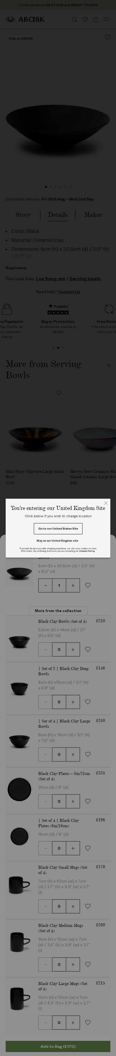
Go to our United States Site (58, 528)
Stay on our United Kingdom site (57, 540)
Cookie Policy (87, 551)
